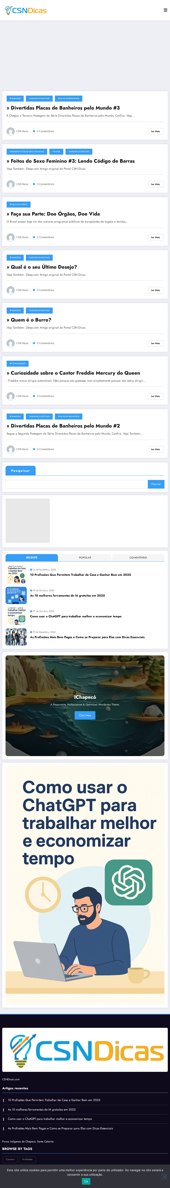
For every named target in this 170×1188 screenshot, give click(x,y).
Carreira (10, 1159)
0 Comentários (45, 131)
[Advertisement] (85, 56)
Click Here (85, 715)
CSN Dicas (22, 131)
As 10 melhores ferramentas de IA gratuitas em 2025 (67, 595)
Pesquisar (20, 470)
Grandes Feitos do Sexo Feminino (27, 151)
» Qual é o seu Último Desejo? (42, 267)
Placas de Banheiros (68, 98)
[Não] (164, 1176)
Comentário (138, 558)
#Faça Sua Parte (18, 204)
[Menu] (165, 10)
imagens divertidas (39, 98)
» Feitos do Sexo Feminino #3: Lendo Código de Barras (71, 161)
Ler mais (155, 131)
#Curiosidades (17, 363)
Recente (31, 558)
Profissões (27, 1159)
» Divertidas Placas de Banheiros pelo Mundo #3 (63, 108)
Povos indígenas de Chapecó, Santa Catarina (28, 1142)
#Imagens (15, 98)
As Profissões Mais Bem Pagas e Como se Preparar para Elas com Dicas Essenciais (87, 637)
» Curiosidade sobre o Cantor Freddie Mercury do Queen (73, 373)
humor (56, 151)
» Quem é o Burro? (29, 320)
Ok (86, 1181)
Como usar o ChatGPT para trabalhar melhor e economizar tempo (76, 616)
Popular (85, 558)
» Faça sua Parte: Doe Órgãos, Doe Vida (53, 214)
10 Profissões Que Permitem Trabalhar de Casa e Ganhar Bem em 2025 (80, 575)
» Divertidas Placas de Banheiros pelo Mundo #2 (63, 426)
